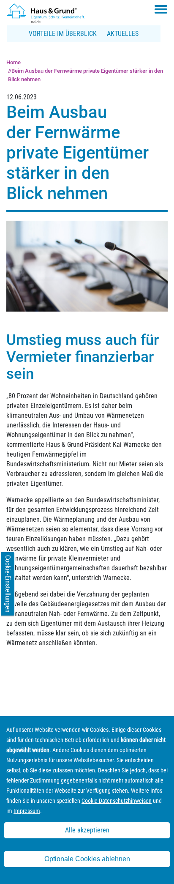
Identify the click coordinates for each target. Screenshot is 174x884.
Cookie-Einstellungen (8, 584)
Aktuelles (123, 34)
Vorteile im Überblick (63, 34)
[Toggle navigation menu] (161, 9)
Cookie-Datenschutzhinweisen (117, 800)
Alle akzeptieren (87, 830)
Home (13, 62)
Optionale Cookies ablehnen (87, 858)
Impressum (27, 810)
